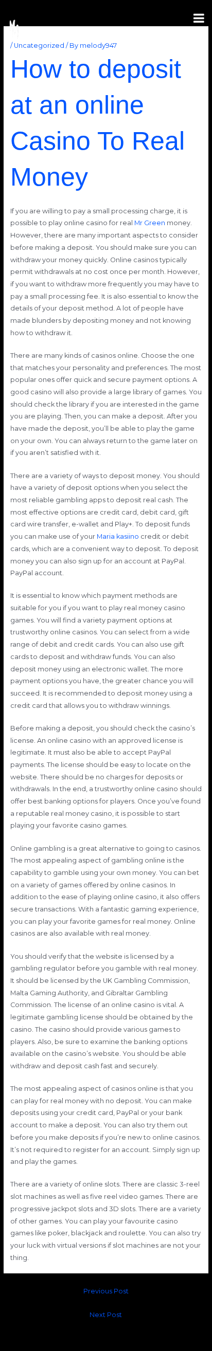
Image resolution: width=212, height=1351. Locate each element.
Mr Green (149, 223)
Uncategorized (39, 45)
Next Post (106, 1315)
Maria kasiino (118, 536)
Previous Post (106, 1291)
